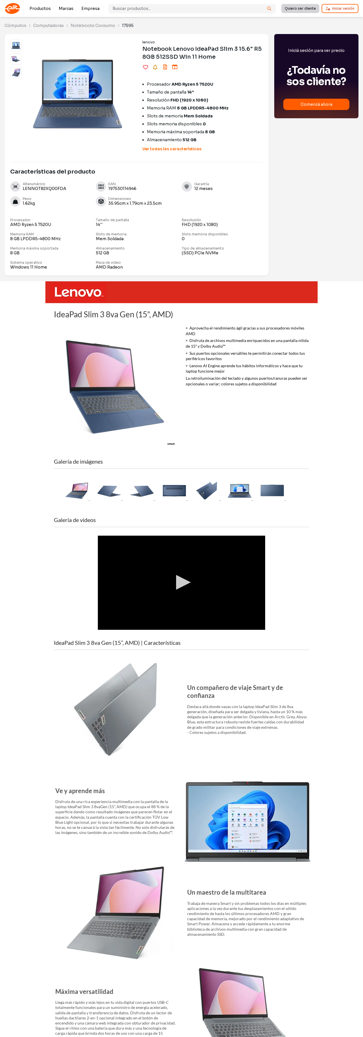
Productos (40, 8)
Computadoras (48, 25)
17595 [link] (128, 25)
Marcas (66, 8)
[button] (76, 490)
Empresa (90, 8)
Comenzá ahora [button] (316, 104)
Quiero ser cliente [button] (300, 8)
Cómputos (15, 25)
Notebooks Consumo (93, 25)
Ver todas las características (171, 148)
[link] (15, 25)
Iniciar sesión (343, 8)
